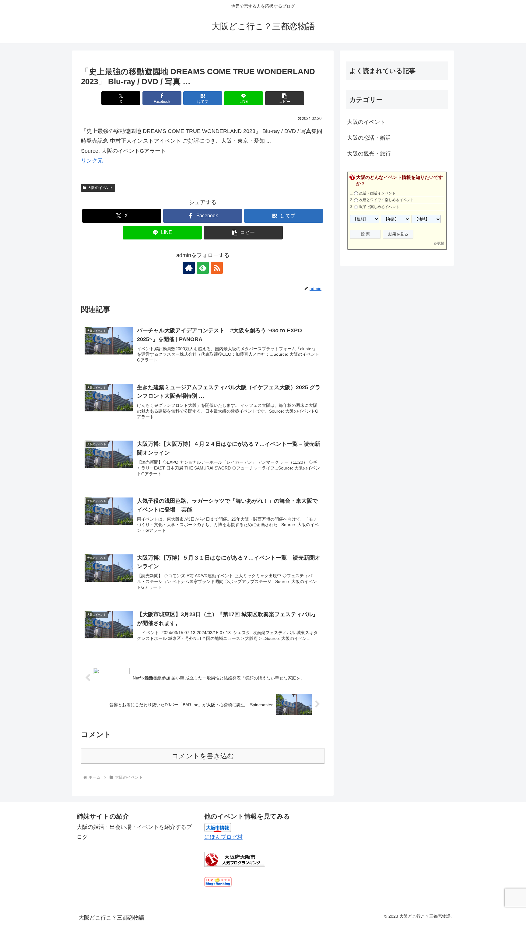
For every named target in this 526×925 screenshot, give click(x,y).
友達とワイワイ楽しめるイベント (386, 200)
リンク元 (92, 161)
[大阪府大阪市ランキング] (234, 859)
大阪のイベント (100, 188)
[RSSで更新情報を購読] (217, 268)
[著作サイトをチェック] (189, 268)
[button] (284, 98)
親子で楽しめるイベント (379, 207)
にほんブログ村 (223, 837)
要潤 (440, 243)
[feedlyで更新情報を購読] (203, 268)
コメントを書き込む (203, 756)
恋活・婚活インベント (377, 193)
